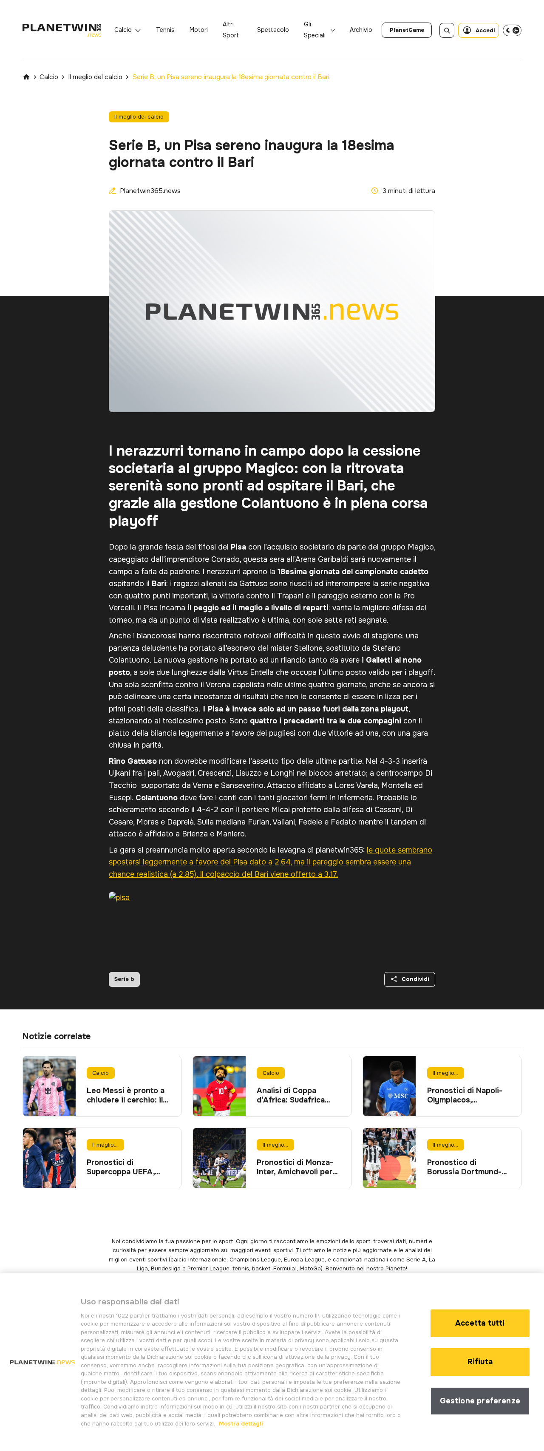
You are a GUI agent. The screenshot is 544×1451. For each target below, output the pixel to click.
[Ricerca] (446, 30)
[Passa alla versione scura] (512, 30)
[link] (407, 30)
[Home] (26, 77)
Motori (199, 30)
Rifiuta (480, 1361)
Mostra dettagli (240, 1423)
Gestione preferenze (480, 1401)
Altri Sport (231, 29)
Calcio (123, 30)
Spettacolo (273, 30)
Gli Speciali (315, 29)
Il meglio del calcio (95, 77)
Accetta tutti (479, 1323)
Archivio (361, 30)
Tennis (165, 30)
